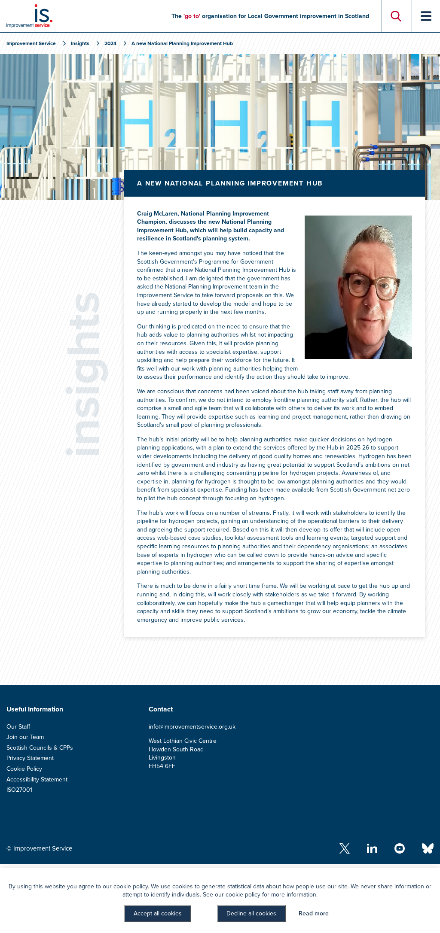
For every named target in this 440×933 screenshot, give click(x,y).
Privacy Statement (30, 758)
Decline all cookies (251, 913)
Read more (314, 913)
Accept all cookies (158, 913)
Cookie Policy (24, 768)
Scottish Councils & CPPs (39, 747)
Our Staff (18, 726)
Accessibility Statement (36, 779)
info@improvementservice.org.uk (192, 726)
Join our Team (25, 737)
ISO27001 (19, 789)
